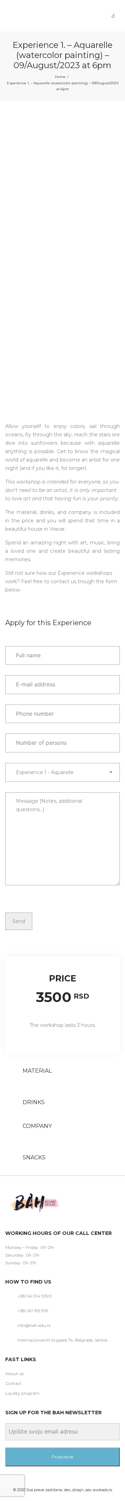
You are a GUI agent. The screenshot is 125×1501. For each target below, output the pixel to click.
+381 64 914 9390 (34, 1296)
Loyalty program (22, 1393)
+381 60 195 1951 (32, 1310)
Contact (13, 1383)
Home (60, 76)
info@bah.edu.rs (33, 1325)
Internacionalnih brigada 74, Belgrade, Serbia (62, 1340)
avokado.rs (102, 1489)
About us (14, 1373)
